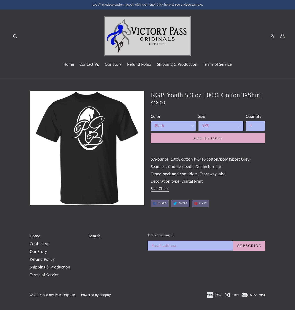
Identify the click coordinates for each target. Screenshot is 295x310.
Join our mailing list (161, 235)
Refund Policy (139, 64)
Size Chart (160, 189)
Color (155, 117)
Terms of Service (217, 64)
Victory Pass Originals (59, 295)
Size (201, 117)
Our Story (113, 64)
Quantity (253, 117)
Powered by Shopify (96, 295)
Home (68, 64)
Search (95, 236)
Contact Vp (89, 64)
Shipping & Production (177, 64)
